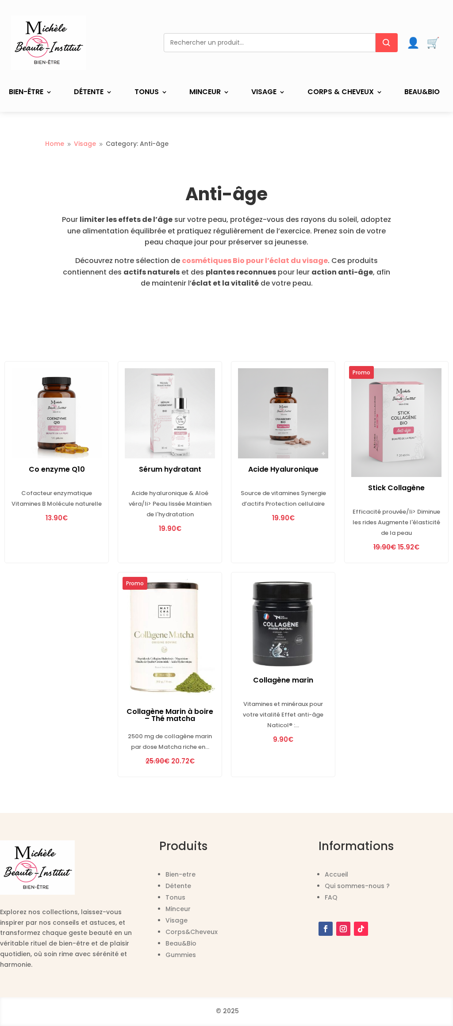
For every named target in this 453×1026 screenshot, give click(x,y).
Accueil (336, 874)
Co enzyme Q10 (57, 469)
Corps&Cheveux (191, 931)
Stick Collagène (396, 488)
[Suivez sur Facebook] (326, 929)
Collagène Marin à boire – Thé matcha (170, 715)
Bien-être (26, 93)
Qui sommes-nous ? (357, 885)
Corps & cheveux (340, 93)
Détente (89, 93)
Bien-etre (180, 874)
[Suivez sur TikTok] (361, 929)
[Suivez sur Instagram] (343, 929)
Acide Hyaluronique (283, 469)
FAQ (331, 897)
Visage (263, 93)
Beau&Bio (422, 93)
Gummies (180, 954)
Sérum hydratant (170, 469)
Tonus (146, 93)
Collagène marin (283, 680)
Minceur (205, 93)
